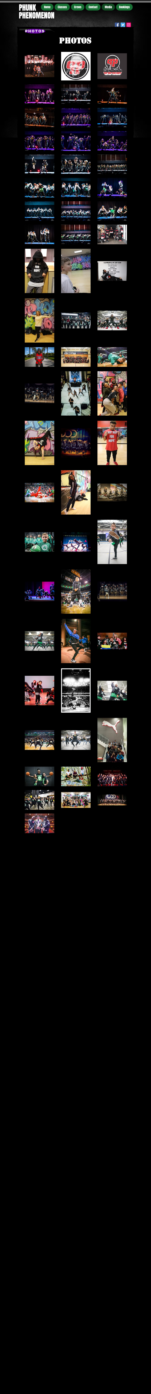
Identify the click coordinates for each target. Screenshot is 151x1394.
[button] (77, 7)
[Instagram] (128, 25)
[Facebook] (117, 25)
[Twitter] (123, 25)
